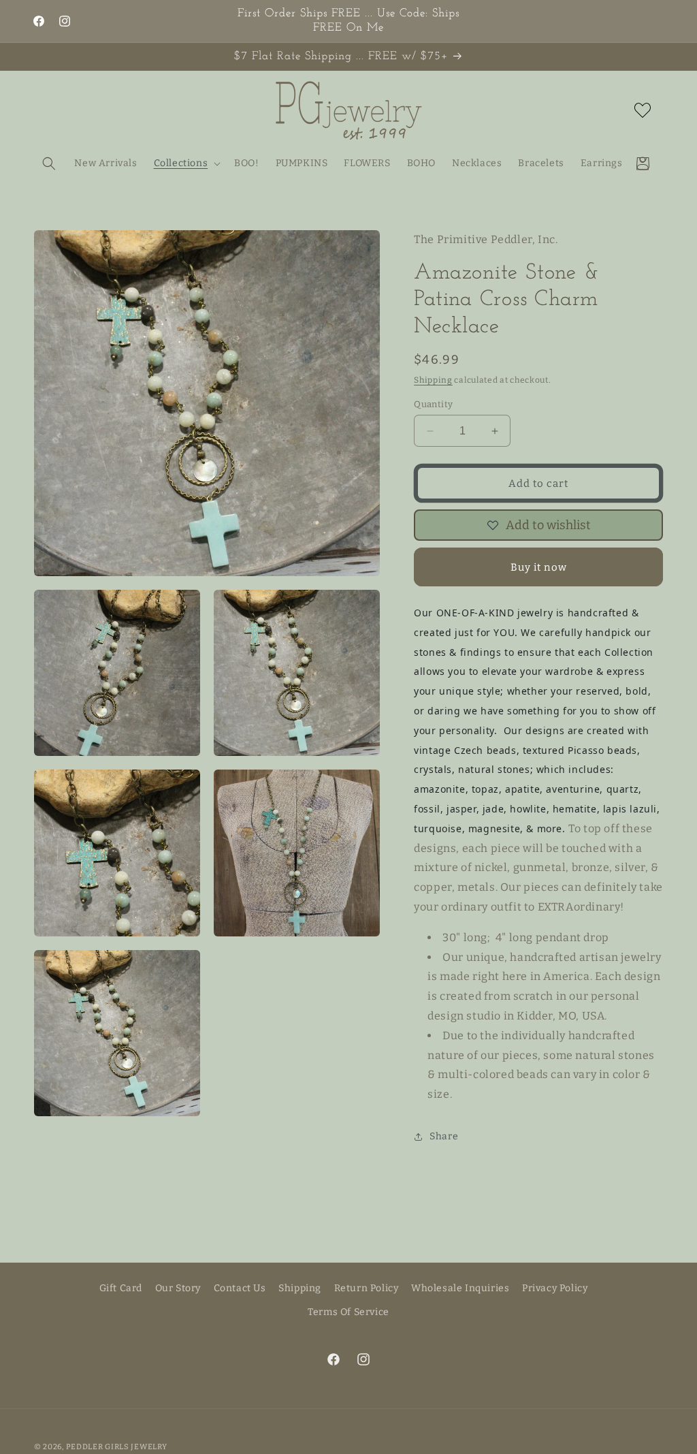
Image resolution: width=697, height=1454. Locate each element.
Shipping (433, 380)
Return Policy (366, 1288)
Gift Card (120, 1288)
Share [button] (443, 1136)
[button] (49, 163)
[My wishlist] (643, 110)
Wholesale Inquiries (460, 1288)
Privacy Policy (554, 1288)
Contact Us (240, 1288)
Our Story (178, 1288)
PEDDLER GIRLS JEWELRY (116, 1446)
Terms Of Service (348, 1312)
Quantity (433, 404)
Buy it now (538, 567)
